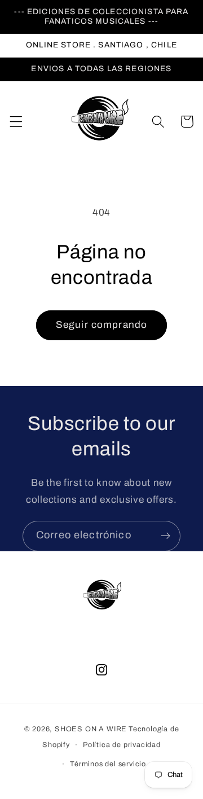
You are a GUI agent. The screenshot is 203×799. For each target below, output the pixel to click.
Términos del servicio (108, 764)
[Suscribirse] (165, 536)
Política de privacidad (122, 745)
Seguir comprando (101, 324)
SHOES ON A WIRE (91, 729)
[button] (16, 121)
